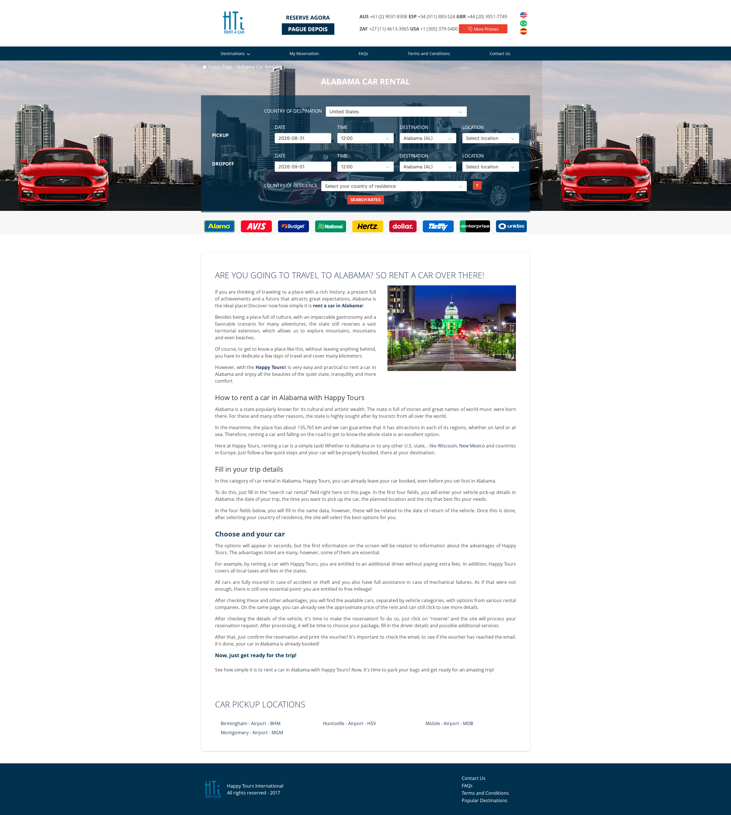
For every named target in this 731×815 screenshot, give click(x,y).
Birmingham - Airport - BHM (250, 723)
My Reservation (304, 53)
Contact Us (500, 53)
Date (280, 127)
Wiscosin (447, 446)
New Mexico (472, 446)
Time (342, 127)
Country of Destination (293, 111)
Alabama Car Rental (257, 67)
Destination (414, 127)
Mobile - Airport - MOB (449, 723)
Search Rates (365, 199)
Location (473, 127)
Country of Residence (290, 185)
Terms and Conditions (429, 53)
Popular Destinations (484, 800)
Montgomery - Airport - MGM (252, 732)
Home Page (220, 67)
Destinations (233, 53)
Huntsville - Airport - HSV (349, 723)
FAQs (363, 53)
